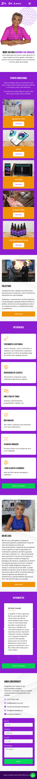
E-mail (6, 737)
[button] (29, 3)
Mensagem (8, 746)
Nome (6, 721)
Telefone (7, 729)
